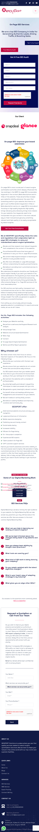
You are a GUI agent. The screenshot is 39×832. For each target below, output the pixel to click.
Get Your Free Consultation (14, 228)
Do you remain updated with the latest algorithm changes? (21, 568)
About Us (5, 768)
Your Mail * (9, 692)
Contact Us (5, 773)
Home (3, 765)
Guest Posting (6, 789)
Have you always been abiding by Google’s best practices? (18, 546)
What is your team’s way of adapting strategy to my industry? (20, 576)
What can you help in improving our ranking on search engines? (19, 529)
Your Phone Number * (12, 701)
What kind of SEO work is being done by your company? (21, 560)
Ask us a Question (20, 601)
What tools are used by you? (17, 553)
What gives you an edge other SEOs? (20, 583)
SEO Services (6, 784)
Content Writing (7, 792)
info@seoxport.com (12, 4)
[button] (19, 529)
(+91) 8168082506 (11, 2)
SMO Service (6, 787)
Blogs (3, 770)
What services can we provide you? (17, 683)
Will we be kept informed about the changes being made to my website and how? (21, 537)
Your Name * (9, 674)
